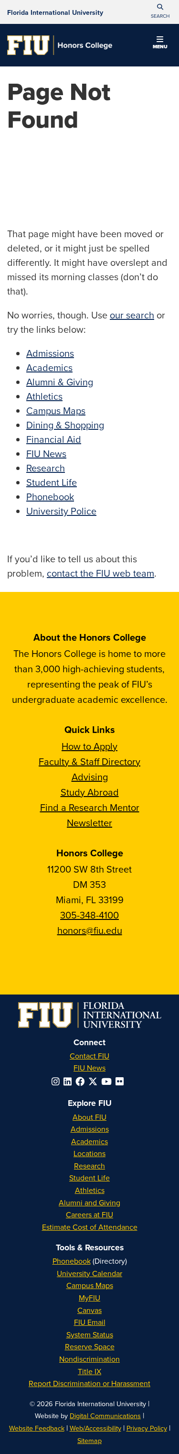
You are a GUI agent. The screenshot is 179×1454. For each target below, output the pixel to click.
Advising (90, 777)
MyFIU (89, 1297)
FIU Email (89, 1322)
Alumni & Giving (59, 382)
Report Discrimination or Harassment (89, 1383)
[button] (160, 11)
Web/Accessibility (95, 1428)
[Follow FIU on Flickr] (121, 1081)
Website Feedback (36, 1428)
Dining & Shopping (65, 425)
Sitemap (89, 1440)
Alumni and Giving (89, 1202)
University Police (61, 511)
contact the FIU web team (100, 573)
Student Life (51, 482)
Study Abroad (90, 792)
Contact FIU (89, 1055)
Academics (49, 367)
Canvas (89, 1310)
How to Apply (89, 746)
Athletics (44, 396)
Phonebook (50, 496)
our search (132, 315)
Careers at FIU (89, 1214)
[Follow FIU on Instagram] (57, 1081)
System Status (89, 1334)
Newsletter (89, 823)
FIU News (46, 453)
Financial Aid (53, 439)
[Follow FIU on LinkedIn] (69, 1081)
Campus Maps (55, 410)
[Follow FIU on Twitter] (94, 1081)
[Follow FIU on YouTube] (108, 1081)
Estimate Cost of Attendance (89, 1227)
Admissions (50, 353)
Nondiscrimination (89, 1359)
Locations (89, 1153)
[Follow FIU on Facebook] (81, 1081)
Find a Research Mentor (89, 807)
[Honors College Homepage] (59, 45)
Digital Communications (105, 1415)
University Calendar (89, 1273)
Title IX (89, 1371)
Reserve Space (90, 1346)
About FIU (89, 1117)
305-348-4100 (89, 915)
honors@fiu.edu (89, 930)
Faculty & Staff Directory (89, 761)
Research (45, 468)
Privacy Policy (146, 1428)
